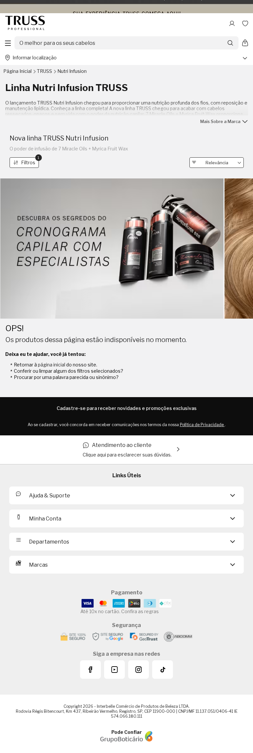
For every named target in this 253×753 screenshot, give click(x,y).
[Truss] (25, 23)
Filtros (30, 161)
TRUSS (45, 71)
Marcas (38, 565)
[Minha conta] (232, 23)
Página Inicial (18, 71)
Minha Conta (45, 519)
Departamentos (49, 542)
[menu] (7, 42)
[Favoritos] (245, 23)
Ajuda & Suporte (49, 495)
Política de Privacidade (202, 424)
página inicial (51, 364)
